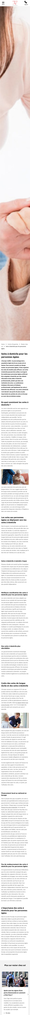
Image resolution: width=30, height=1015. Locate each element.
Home (3, 344)
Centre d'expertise (13, 344)
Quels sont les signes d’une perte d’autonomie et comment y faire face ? (14, 993)
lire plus (8, 1013)
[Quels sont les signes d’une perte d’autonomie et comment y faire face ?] (15, 979)
